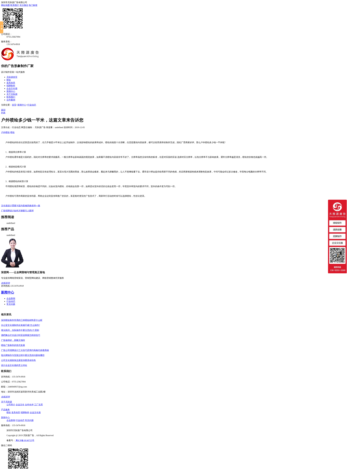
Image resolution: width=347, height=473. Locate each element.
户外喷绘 (5, 132)
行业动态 (31, 105)
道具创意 (11, 83)
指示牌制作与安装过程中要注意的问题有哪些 (22, 355)
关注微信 (24, 5)
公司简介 (11, 404)
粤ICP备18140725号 (24, 440)
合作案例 (11, 100)
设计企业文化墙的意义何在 (14, 365)
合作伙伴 (29, 404)
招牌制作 (11, 85)
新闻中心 (11, 91)
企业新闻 (11, 298)
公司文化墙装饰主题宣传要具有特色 (18, 360)
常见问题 (11, 304)
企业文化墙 (12, 88)
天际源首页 (12, 77)
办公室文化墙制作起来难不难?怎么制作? (20, 325)
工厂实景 (38, 404)
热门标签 (33, 5)
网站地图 (5, 5)
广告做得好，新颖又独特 (13, 340)
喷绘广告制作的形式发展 (13, 345)
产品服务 (5, 409)
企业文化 (20, 404)
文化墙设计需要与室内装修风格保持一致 (20, 205)
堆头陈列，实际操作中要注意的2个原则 (20, 330)
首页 (14, 105)
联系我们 (14, 5)
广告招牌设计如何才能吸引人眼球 (17, 210)
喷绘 (9, 80)
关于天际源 (12, 94)
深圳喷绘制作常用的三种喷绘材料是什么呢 (21, 320)
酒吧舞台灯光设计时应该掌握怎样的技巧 (20, 335)
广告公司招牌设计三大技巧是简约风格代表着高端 (25, 350)
